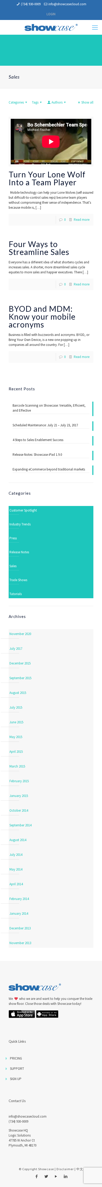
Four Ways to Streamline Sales (39, 248)
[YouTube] (56, 1176)
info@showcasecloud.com (67, 4)
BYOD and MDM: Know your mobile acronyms (42, 316)
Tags (35, 102)
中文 (79, 1169)
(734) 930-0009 (31, 4)
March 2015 (17, 766)
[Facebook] (36, 1176)
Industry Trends (20, 524)
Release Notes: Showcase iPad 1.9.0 (37, 454)
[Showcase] (51, 27)
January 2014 (18, 913)
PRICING (16, 1058)
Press (13, 538)
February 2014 (19, 899)
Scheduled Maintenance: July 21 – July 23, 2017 (45, 425)
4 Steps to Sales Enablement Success (38, 440)
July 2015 (15, 707)
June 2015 (16, 722)
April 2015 (16, 751)
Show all (87, 102)
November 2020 (20, 634)
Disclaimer (65, 1169)
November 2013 (20, 943)
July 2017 (15, 648)
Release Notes (19, 552)
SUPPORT (17, 1068)
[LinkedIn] (65, 1176)
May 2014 (15, 869)
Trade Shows (18, 580)
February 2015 (19, 781)
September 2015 (20, 678)
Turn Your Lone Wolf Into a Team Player (47, 178)
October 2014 (18, 810)
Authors (57, 102)
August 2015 (17, 692)
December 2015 (20, 663)
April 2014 (16, 884)
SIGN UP (15, 1079)
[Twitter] (46, 1176)
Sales (12, 566)
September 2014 (20, 825)
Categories (16, 102)
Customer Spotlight (23, 510)
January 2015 (18, 796)
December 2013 (20, 928)
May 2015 (15, 737)
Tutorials (15, 594)
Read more (81, 219)
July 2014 (15, 854)
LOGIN (51, 14)
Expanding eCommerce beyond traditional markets (49, 469)
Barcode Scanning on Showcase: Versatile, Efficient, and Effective (49, 408)
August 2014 (17, 840)
